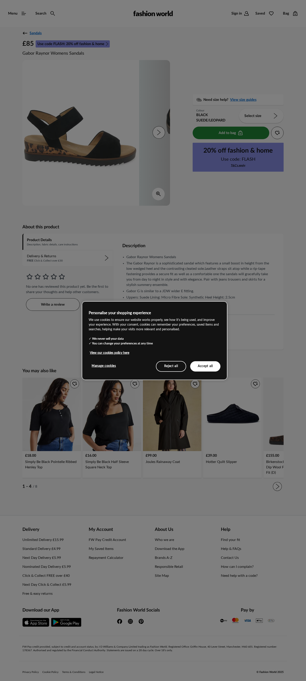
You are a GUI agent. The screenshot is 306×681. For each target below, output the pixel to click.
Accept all (205, 366)
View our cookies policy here (109, 353)
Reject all (171, 366)
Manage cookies (104, 366)
